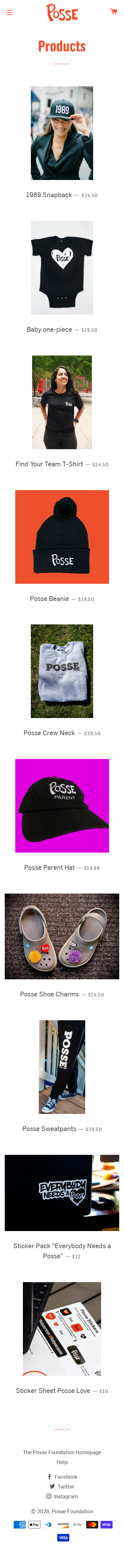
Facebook (65, 1477)
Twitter (65, 1487)
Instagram (65, 1497)
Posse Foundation (72, 1512)
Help (62, 1462)
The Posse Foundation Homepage (62, 1452)
